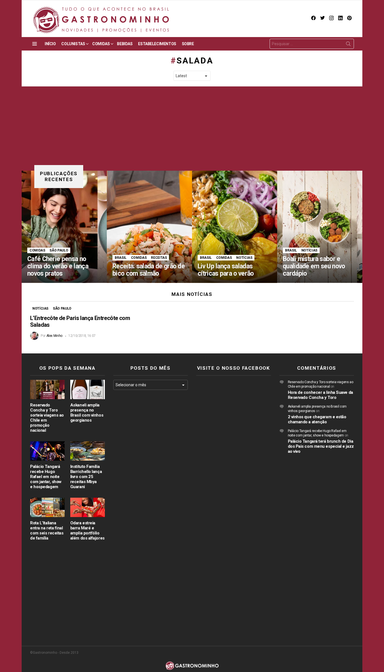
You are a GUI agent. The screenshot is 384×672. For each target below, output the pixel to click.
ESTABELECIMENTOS (157, 44)
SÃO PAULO (58, 250)
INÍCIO (50, 44)
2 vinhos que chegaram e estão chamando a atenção (317, 419)
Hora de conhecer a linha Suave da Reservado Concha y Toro (320, 395)
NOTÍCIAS (244, 258)
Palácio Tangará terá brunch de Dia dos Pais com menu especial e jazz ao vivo (321, 446)
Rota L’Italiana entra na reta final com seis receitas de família (46, 530)
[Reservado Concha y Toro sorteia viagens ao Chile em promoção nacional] (47, 389)
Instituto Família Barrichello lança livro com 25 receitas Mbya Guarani (86, 476)
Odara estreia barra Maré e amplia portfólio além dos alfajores (87, 530)
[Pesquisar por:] (312, 44)
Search (348, 45)
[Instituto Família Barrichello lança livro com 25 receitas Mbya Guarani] (87, 451)
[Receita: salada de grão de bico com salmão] (149, 227)
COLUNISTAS (73, 44)
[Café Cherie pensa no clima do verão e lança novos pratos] (64, 227)
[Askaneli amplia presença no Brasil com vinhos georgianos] (87, 389)
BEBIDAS (124, 44)
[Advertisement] (192, 128)
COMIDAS (101, 44)
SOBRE (188, 44)
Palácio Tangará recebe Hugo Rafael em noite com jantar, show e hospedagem (46, 476)
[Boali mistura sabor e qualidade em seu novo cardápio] (319, 227)
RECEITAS (159, 258)
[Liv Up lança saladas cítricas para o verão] (234, 227)
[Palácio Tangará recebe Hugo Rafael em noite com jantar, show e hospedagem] (47, 451)
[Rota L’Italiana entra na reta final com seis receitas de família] (47, 507)
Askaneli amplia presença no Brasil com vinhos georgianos (86, 413)
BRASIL (121, 258)
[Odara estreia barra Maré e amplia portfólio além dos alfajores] (87, 507)
